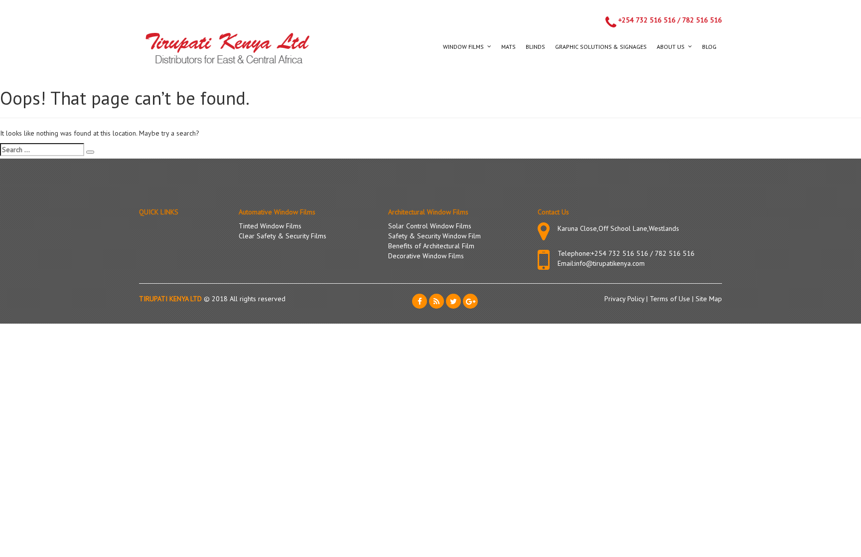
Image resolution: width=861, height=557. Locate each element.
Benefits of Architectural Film (431, 245)
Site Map (709, 298)
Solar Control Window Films (429, 225)
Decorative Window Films (426, 255)
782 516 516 (702, 19)
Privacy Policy (625, 298)
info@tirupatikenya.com (609, 263)
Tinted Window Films (270, 225)
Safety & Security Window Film (434, 235)
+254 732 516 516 (647, 19)
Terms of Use (671, 298)
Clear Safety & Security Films (282, 235)
